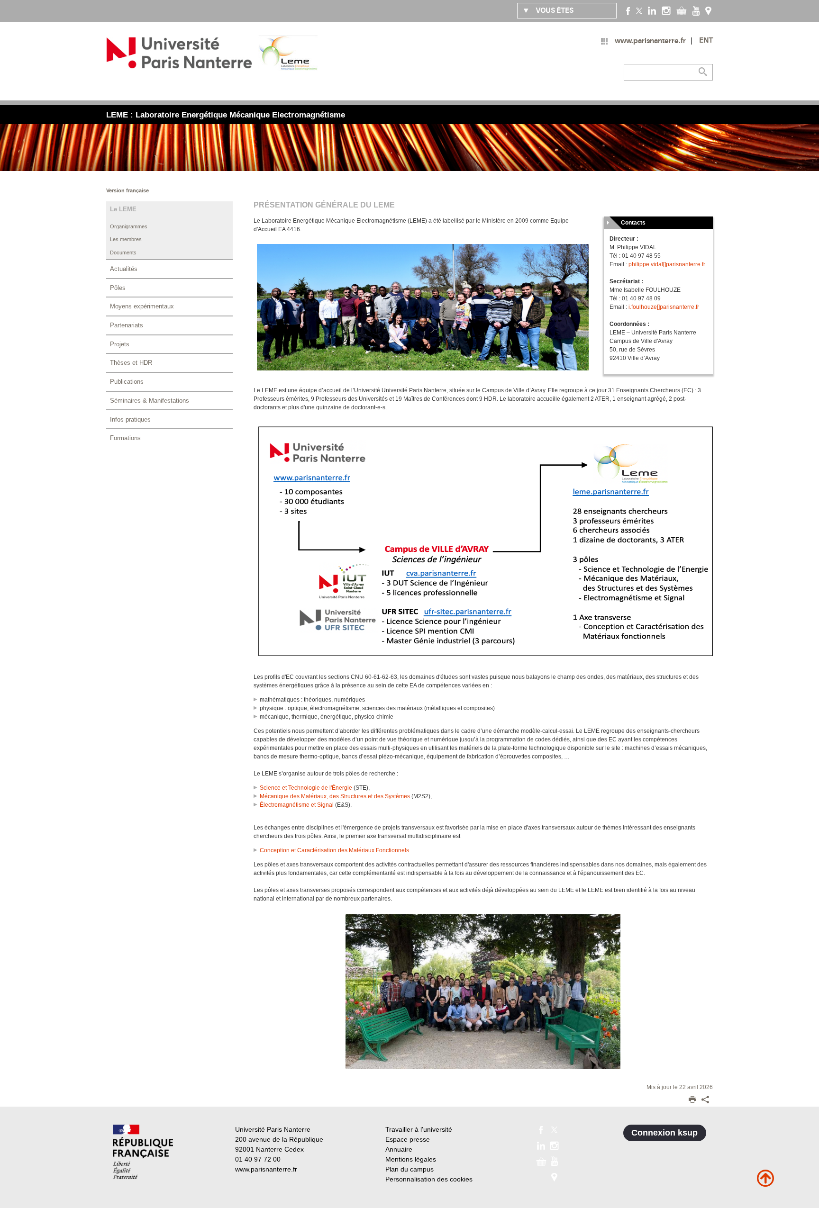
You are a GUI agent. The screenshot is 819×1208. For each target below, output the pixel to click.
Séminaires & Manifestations (149, 400)
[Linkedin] (652, 10)
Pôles (118, 287)
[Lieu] (708, 10)
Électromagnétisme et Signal (297, 805)
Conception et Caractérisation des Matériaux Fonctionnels (334, 850)
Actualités (123, 268)
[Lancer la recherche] (703, 72)
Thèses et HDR (131, 362)
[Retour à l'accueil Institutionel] (143, 1152)
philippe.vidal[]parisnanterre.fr (666, 264)
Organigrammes (128, 226)
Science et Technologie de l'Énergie (306, 787)
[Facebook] (628, 10)
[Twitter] (639, 10)
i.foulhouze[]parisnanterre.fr (663, 307)
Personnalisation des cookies (429, 1179)
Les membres (126, 239)
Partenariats (126, 325)
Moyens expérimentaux (142, 306)
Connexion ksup (664, 1132)
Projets (119, 344)
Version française (127, 190)
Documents (123, 252)
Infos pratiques (130, 419)
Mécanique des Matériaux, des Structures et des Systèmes (335, 796)
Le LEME (123, 209)
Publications (127, 381)
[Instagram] (666, 10)
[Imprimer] (692, 1100)
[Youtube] (696, 10)
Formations (125, 438)
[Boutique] (681, 10)
